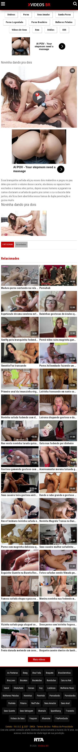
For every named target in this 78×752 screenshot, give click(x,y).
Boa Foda (36, 673)
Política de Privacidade (62, 726)
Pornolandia (70, 695)
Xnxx (37, 30)
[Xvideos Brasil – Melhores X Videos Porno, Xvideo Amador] (39, 5)
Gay (40, 688)
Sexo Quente (9, 711)
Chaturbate (18, 688)
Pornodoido (55, 695)
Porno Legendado (14, 22)
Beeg (25, 673)
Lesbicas (51, 688)
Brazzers (11, 680)
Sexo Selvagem (26, 711)
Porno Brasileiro (39, 22)
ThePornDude (61, 718)
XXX (64, 30)
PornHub (41, 695)
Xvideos (11, 14)
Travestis (70, 711)
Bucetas (23, 680)
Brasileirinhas (64, 673)
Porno (26, 14)
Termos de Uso (43, 726)
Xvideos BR (43, 746)
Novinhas (28, 695)
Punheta (11, 703)
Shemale (42, 711)
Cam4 (6, 688)
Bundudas (51, 680)
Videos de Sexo (19, 30)
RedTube (35, 703)
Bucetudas (37, 680)
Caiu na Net (66, 680)
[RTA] (39, 741)
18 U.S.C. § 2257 (21, 726)
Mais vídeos (39, 659)
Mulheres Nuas (67, 688)
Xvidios (50, 30)
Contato (8, 726)
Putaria (23, 703)
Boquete (49, 673)
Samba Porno (64, 14)
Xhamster (46, 718)
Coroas (31, 688)
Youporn (33, 718)
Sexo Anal (65, 703)
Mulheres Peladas (63, 22)
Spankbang (56, 711)
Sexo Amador (43, 14)
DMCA (32, 726)
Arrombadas (21, 244)
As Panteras (12, 673)
